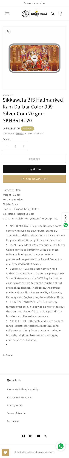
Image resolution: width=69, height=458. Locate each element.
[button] (7, 14)
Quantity (7, 139)
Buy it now (34, 169)
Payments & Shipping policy (23, 389)
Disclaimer (13, 421)
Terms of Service (16, 413)
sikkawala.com (29, 452)
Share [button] (9, 355)
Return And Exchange (19, 397)
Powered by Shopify (45, 452)
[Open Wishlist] (5, 452)
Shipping (20, 133)
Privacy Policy (14, 405)
